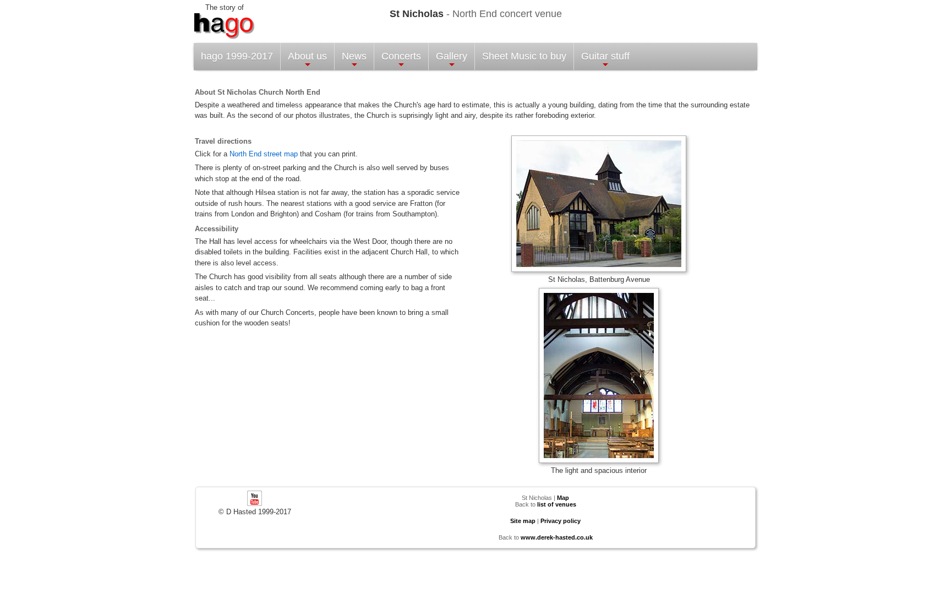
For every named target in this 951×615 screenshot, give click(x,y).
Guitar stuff (605, 56)
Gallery (451, 56)
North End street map (263, 154)
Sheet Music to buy (524, 56)
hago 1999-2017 (237, 56)
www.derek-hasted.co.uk (557, 537)
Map (563, 497)
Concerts (401, 56)
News (354, 56)
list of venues (556, 504)
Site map (522, 521)
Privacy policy (560, 521)
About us (307, 56)
